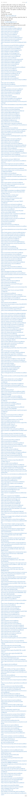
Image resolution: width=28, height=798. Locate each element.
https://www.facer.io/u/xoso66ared (10, 64)
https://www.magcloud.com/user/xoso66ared (12, 163)
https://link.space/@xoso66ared (9, 369)
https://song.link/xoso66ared (8, 293)
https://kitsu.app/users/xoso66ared (10, 238)
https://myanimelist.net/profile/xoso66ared (12, 252)
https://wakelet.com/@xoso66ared (10, 51)
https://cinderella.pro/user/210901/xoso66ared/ (13, 717)
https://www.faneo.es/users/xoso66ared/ (11, 259)
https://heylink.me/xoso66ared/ (9, 70)
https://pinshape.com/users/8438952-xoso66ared (14, 153)
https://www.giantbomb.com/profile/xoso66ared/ (13, 145)
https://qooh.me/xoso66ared (8, 76)
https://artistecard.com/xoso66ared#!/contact (13, 335)
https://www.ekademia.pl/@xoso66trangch (12, 704)
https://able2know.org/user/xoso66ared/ (11, 61)
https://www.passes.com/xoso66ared (10, 154)
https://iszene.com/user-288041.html (10, 159)
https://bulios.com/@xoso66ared (9, 636)
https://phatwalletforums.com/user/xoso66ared (13, 616)
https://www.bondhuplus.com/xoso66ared (12, 731)
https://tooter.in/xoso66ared (8, 605)
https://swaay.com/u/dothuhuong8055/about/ (12, 241)
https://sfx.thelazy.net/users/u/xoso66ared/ (12, 332)
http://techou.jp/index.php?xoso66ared (11, 767)
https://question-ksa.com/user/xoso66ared (12, 319)
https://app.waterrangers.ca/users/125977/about (13, 469)
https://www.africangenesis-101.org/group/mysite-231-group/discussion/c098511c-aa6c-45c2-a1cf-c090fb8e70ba (14, 564)
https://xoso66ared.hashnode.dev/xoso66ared (13, 234)
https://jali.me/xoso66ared (8, 82)
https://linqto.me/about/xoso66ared (10, 114)
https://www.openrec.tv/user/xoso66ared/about (13, 232)
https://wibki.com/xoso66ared (9, 598)
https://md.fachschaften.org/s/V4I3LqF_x (11, 308)
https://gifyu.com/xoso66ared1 (9, 148)
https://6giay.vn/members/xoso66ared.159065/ (13, 190)
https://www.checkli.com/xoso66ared (10, 100)
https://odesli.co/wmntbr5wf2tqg (9, 248)
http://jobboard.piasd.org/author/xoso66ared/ (13, 307)
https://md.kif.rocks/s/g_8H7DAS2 (9, 781)
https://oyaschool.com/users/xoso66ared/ (12, 397)
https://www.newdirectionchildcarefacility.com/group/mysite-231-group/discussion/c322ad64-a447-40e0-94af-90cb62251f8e (13, 588)
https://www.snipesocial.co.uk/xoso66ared (12, 379)
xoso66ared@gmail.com (10, 22)
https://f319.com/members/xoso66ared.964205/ (13, 313)
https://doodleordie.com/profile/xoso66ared (12, 626)
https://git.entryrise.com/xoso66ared (10, 500)
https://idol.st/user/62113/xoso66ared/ (11, 336)
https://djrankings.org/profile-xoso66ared (11, 354)
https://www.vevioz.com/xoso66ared (10, 93)
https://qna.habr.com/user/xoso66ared (11, 609)
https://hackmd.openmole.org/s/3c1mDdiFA (12, 786)
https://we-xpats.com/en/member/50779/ (11, 455)
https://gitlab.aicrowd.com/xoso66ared (11, 623)
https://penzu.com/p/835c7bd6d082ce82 (11, 486)
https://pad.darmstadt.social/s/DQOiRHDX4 (12, 778)
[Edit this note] (26, 2)
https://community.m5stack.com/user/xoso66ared (14, 129)
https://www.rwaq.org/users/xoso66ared (11, 506)
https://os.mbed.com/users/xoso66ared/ (11, 71)
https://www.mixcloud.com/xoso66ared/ (11, 39)
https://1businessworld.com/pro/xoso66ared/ (12, 110)
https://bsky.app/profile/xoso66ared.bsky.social (13, 146)
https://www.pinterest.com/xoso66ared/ (11, 29)
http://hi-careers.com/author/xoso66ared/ (12, 321)
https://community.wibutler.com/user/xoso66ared (13, 452)
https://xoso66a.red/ (11, 15)
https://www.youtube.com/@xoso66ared (11, 28)
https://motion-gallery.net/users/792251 (11, 237)
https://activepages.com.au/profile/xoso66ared (13, 131)
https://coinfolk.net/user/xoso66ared (10, 280)
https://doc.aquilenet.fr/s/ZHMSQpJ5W (11, 689)
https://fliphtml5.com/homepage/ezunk (11, 54)
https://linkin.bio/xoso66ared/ (8, 282)
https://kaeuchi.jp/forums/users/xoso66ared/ (12, 168)
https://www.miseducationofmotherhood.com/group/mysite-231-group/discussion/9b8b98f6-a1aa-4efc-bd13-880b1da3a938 (13, 592)
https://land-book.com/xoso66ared (10, 240)
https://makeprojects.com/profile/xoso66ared (13, 519)
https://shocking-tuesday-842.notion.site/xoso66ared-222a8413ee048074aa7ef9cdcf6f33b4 (11, 365)
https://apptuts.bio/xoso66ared (9, 664)
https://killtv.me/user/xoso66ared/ (9, 622)
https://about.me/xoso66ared (8, 634)
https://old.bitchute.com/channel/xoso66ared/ (13, 715)
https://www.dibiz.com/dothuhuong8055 (11, 477)
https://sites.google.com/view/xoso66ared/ (12, 505)
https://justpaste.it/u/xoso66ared (9, 128)
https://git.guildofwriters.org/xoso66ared (11, 294)
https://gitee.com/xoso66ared (8, 173)
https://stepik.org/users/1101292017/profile (12, 433)
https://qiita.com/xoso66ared (8, 65)
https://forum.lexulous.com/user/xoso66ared (12, 625)
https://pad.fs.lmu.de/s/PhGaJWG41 (10, 785)
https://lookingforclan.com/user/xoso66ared (12, 428)
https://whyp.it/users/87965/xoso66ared (11, 453)
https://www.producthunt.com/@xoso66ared (12, 695)
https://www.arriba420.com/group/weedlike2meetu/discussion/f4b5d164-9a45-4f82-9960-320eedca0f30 (14, 535)
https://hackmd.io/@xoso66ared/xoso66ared (12, 782)
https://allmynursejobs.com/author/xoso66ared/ (13, 659)
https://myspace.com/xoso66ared (9, 620)
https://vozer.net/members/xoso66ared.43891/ (13, 391)
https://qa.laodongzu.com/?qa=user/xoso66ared (13, 322)
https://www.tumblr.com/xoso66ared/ (10, 56)
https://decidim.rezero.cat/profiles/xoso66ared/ (13, 257)
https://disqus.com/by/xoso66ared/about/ (12, 37)
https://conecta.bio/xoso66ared (9, 441)
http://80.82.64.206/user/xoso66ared (10, 693)
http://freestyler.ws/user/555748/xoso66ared (12, 45)
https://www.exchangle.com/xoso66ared (11, 98)
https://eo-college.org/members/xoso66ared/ (12, 407)
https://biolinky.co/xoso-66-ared (9, 216)
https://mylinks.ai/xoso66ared (8, 402)
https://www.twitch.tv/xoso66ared (10, 31)
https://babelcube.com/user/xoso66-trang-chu (13, 206)
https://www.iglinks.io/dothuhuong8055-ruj (12, 385)
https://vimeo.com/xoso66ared (9, 34)
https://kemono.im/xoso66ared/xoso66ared (12, 329)
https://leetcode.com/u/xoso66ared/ (10, 140)
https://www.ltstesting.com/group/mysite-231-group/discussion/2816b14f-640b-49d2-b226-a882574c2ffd (13, 549)
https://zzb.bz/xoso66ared (8, 405)
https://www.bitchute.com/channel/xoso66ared (13, 67)
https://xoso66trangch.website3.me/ (10, 709)
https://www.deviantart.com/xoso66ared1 (11, 726)
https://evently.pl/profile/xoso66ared (10, 439)
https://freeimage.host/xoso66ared (10, 351)
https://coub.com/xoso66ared (8, 68)
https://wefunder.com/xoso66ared (10, 78)
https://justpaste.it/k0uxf (7, 389)
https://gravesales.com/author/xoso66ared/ (12, 343)
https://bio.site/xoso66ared (8, 675)
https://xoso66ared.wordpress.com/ (10, 36)
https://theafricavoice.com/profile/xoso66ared (13, 262)
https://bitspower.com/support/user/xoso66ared (13, 318)
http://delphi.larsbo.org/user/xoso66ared (11, 123)
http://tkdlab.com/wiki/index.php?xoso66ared (13, 791)
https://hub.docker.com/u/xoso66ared (11, 48)
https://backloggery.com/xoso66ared (10, 298)
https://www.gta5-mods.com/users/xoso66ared (13, 316)
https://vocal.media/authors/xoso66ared (11, 260)
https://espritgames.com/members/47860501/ (13, 481)
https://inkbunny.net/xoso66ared (9, 215)
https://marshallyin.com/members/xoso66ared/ (13, 360)
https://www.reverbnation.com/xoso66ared (12, 107)
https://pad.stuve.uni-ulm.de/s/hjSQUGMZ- (12, 779)
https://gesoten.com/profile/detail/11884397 (12, 511)
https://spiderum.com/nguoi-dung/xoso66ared (13, 352)
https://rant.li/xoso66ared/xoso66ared (11, 502)
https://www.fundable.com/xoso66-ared (11, 174)
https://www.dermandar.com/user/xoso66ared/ (13, 235)
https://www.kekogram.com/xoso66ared (11, 729)
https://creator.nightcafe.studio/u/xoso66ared (13, 341)
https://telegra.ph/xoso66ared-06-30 (10, 73)
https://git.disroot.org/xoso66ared (10, 725)
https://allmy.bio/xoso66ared (8, 371)
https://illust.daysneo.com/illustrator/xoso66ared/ (14, 361)
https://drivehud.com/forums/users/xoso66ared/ (13, 435)
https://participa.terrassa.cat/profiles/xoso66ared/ (14, 255)
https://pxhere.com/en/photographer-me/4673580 (14, 611)
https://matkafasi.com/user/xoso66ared (11, 139)
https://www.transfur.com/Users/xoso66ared (12, 149)
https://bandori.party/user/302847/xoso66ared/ (13, 670)
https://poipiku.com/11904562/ (9, 408)
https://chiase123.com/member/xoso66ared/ (12, 630)
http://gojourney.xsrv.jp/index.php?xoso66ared (13, 768)
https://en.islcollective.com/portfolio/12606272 (13, 714)
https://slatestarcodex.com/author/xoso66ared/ (13, 213)
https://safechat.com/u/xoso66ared (10, 608)
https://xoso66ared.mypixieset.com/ (10, 421)
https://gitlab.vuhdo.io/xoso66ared (10, 142)
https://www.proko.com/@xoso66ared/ (11, 404)
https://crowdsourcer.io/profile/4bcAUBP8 (12, 686)
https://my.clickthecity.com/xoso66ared (11, 450)
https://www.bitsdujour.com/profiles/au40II (12, 59)
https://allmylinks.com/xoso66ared (10, 75)
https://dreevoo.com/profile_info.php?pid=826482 (14, 628)
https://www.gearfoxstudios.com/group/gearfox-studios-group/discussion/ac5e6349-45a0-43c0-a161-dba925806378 (13, 544)
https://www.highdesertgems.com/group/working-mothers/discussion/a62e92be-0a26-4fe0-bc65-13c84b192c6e (14, 578)
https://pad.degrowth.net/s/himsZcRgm (11, 645)
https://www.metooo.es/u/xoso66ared (11, 263)
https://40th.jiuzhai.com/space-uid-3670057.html (13, 296)
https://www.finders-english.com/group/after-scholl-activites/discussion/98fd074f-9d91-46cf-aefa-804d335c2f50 (13, 525)
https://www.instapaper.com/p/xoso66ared (12, 47)
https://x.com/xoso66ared (7, 26)
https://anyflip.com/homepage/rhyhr (10, 53)
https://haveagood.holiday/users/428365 (11, 271)
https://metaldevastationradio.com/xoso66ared (13, 273)
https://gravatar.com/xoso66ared (9, 33)
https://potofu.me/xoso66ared (9, 302)
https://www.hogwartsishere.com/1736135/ (12, 419)
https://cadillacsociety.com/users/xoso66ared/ (13, 218)
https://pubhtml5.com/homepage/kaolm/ (11, 50)
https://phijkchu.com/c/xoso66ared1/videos (12, 750)
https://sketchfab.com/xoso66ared (10, 40)
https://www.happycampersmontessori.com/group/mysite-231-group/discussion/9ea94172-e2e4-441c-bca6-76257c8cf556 (14, 574)
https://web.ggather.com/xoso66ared (10, 597)
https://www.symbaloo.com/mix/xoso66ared (12, 736)
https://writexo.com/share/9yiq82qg (10, 109)
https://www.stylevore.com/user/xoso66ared (12, 442)
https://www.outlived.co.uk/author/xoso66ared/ (13, 315)
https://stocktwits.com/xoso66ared (10, 728)
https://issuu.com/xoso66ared (8, 57)
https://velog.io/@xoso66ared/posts (10, 112)
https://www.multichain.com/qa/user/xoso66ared (13, 207)
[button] (26, 796)
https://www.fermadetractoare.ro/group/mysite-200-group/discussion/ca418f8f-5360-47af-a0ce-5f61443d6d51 (14, 583)
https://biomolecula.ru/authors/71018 (10, 631)
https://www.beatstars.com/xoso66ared (11, 254)
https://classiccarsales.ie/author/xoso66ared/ (12, 464)
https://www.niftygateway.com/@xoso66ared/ (13, 603)
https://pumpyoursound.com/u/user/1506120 (12, 640)
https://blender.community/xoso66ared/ (11, 633)
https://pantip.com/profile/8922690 (10, 368)
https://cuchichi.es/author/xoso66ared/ (11, 330)
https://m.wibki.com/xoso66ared (9, 463)
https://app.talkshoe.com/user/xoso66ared (12, 89)
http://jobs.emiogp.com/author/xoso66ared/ (12, 324)
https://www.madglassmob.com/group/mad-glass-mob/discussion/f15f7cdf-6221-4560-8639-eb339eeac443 (14, 553)
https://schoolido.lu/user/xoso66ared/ (10, 503)
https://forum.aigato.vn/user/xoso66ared (11, 396)
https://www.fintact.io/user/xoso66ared (11, 700)
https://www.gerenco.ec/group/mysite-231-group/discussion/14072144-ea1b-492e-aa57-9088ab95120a (12, 569)
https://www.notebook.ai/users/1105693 (11, 595)
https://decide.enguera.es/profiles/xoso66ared (13, 687)
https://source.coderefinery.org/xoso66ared (12, 151)
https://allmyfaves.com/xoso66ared (10, 121)
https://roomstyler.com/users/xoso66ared (11, 143)
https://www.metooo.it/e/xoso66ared (10, 117)
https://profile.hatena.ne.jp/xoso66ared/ (11, 90)
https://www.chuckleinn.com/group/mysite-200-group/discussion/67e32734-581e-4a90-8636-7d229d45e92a (13, 539)
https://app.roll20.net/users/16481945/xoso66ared (14, 497)
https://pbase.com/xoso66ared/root (10, 614)
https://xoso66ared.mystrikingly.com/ (10, 499)
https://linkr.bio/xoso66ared (8, 84)
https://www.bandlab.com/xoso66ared (11, 92)
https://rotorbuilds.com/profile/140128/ (11, 606)
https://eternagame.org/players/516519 (11, 478)
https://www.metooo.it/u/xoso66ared (10, 115)
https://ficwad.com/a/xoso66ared (9, 449)
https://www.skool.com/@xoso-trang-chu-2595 (13, 358)
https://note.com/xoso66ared (8, 246)
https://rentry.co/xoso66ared (8, 491)
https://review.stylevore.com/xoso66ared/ (12, 444)
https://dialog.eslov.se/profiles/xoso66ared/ (12, 383)
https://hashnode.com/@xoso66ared (10, 62)
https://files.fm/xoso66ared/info (9, 480)
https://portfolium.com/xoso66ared (10, 612)
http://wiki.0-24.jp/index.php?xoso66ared (11, 773)
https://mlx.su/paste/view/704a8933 (10, 495)
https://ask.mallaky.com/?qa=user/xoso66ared (13, 669)
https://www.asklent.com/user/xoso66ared (12, 182)
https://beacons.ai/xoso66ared (9, 333)
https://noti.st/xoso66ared (8, 209)
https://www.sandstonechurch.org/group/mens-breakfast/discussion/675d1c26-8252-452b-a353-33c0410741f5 (13, 530)
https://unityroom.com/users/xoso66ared (11, 204)
